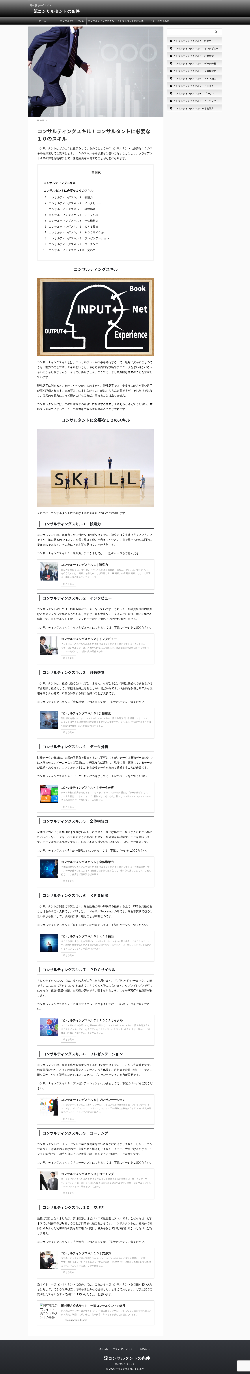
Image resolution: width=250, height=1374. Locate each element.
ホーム (42, 20)
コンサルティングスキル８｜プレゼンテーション (79, 238)
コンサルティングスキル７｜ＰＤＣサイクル (76, 232)
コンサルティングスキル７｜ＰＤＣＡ (193, 85)
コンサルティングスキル (101, 20)
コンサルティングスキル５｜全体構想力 (73, 220)
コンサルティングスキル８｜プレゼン (193, 93)
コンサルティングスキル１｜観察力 (71, 197)
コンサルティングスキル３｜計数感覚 (72, 209)
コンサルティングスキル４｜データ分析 (73, 215)
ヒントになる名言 (159, 20)
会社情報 (103, 1349)
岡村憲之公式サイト (125, 1364)
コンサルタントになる (72, 20)
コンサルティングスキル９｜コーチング (73, 244)
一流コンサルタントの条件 (55, 11)
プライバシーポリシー (124, 1349)
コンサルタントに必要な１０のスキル (68, 190)
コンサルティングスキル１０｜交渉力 (72, 250)
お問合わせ (145, 1349)
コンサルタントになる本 (130, 20)
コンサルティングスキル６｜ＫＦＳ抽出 (73, 226)
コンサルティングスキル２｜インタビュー (75, 203)
